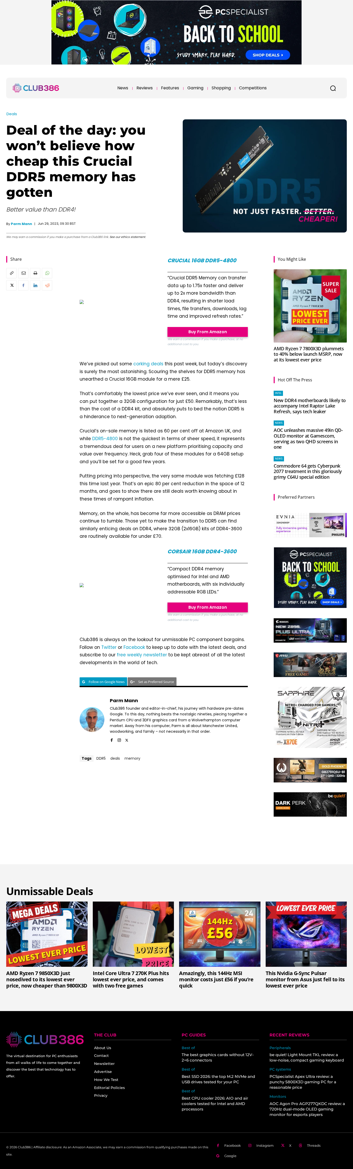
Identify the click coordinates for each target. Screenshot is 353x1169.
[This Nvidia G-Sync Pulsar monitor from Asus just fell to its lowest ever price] (306, 934)
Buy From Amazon (207, 332)
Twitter (109, 647)
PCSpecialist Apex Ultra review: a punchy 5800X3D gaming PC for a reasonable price (303, 1082)
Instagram (265, 1145)
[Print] (35, 273)
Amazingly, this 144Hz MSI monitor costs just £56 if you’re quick (216, 979)
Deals (11, 114)
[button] (333, 88)
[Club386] (35, 88)
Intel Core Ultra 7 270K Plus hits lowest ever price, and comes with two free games (131, 979)
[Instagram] (119, 739)
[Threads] (300, 1145)
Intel (278, 393)
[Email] (23, 273)
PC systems (280, 1069)
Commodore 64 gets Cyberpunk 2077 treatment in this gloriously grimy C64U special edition (308, 471)
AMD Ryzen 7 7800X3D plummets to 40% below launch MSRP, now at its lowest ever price (309, 354)
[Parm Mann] (92, 719)
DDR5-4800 (105, 438)
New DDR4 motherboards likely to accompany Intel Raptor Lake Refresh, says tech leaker (310, 406)
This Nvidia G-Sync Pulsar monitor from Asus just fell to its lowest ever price (305, 979)
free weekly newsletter (142, 655)
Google (230, 1156)
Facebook (134, 647)
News (279, 423)
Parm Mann (21, 223)
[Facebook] (23, 285)
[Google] (217, 1155)
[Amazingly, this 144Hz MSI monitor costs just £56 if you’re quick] (219, 934)
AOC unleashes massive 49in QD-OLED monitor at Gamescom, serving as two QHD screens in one (308, 438)
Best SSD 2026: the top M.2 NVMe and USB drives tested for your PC (218, 1079)
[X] (11, 285)
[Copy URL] (11, 273)
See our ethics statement (127, 237)
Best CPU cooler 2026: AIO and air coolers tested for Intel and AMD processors (215, 1104)
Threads (313, 1145)
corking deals (148, 364)
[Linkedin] (35, 285)
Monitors (278, 1096)
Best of (188, 1048)
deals (115, 758)
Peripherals (280, 1048)
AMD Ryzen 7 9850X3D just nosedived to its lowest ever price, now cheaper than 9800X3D (46, 979)
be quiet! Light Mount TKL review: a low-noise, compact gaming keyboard (307, 1057)
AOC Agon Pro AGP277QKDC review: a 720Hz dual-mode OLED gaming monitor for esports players (307, 1109)
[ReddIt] (47, 285)
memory (132, 758)
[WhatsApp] (47, 273)
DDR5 (101, 758)
